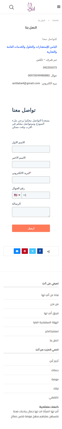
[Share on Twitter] (32, 251)
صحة (15, 411)
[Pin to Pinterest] (25, 251)
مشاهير (44, 416)
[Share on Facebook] (40, 251)
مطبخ (36, 416)
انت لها (38, 411)
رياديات (23, 411)
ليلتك (56, 388)
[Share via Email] (17, 251)
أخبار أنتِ (54, 361)
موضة (55, 379)
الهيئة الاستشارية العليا (46, 322)
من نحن (54, 304)
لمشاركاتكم (52, 331)
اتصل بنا (54, 340)
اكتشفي (54, 397)
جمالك (55, 370)
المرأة (46, 411)
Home (56, 20)
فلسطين (54, 416)
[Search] (12, 7)
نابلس (21, 416)
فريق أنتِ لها (51, 313)
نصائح (14, 416)
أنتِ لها (55, 411)
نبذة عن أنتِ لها (50, 294)
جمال (31, 411)
